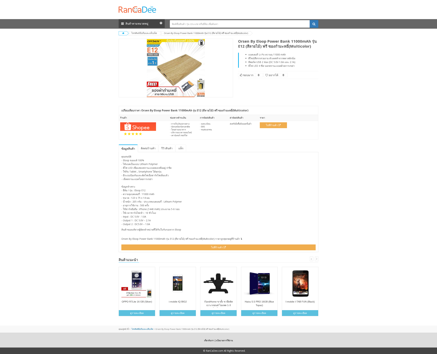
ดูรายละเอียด (137, 313)
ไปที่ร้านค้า (272, 125)
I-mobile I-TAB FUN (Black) (300, 301)
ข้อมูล (128, 148)
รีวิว (167, 148)
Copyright (197, 350)
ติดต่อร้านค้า (148, 148)
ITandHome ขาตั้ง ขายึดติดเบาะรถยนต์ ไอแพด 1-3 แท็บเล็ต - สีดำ (218, 305)
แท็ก (180, 148)
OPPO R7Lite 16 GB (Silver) (137, 301)
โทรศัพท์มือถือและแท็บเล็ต (144, 33)
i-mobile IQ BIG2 (178, 301)
